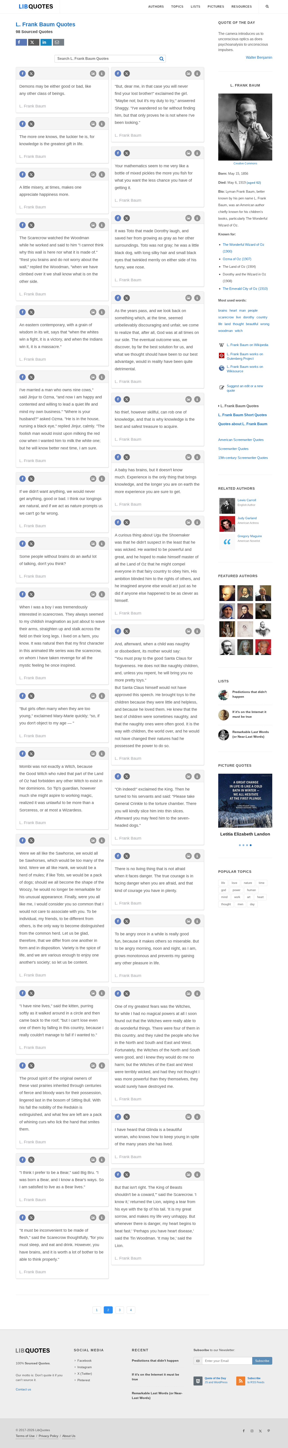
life (220, 324)
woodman (225, 331)
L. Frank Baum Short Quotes (242, 415)
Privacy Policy (48, 1436)
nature (248, 883)
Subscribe (262, 1361)
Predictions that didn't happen (155, 1360)
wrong (264, 324)
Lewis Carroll (247, 500)
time (261, 883)
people (253, 310)
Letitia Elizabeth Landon (245, 834)
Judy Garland (247, 518)
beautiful (252, 324)
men (240, 904)
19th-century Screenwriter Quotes (243, 458)
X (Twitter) (84, 1373)
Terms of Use (25, 1436)
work (237, 897)
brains (222, 310)
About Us (68, 1436)
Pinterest (83, 1380)
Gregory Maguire (250, 536)
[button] (267, 5)
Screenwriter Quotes (233, 449)
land (228, 324)
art (248, 897)
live (238, 317)
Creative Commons (245, 163)
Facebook (84, 1360)
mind (224, 897)
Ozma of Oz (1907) (237, 259)
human (251, 890)
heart (233, 310)
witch (239, 331)
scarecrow (226, 317)
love (234, 883)
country (262, 317)
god (223, 890)
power (236, 890)
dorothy (248, 317)
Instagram (84, 1367)
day (252, 904)
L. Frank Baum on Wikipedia (247, 345)
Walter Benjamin (259, 57)
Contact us (23, 1389)
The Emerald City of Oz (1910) (245, 288)
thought (238, 324)
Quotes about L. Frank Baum (242, 424)
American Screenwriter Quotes (241, 440)
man (242, 310)
